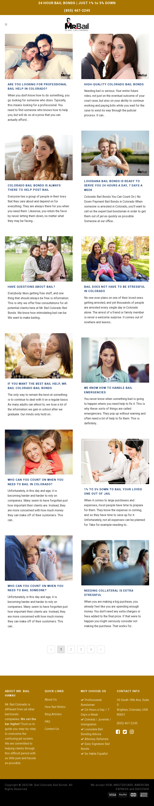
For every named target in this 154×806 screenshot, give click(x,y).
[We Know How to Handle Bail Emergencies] (115, 360)
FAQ (47, 721)
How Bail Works (55, 707)
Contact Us (52, 729)
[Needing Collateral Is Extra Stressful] (115, 562)
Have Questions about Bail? (31, 286)
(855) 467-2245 (77, 10)
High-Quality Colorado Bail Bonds (114, 84)
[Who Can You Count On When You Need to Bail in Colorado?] (39, 452)
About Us (51, 699)
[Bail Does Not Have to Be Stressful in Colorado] (115, 259)
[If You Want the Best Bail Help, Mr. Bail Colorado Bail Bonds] (39, 355)
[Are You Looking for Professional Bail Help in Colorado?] (39, 56)
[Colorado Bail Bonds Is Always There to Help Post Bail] (39, 157)
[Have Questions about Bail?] (39, 259)
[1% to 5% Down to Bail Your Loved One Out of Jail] (115, 461)
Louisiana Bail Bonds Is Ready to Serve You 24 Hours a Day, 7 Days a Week (113, 185)
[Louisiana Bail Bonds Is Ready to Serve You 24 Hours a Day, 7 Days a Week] (115, 153)
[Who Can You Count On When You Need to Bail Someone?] (39, 558)
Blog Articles (53, 714)
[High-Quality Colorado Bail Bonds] (115, 56)
